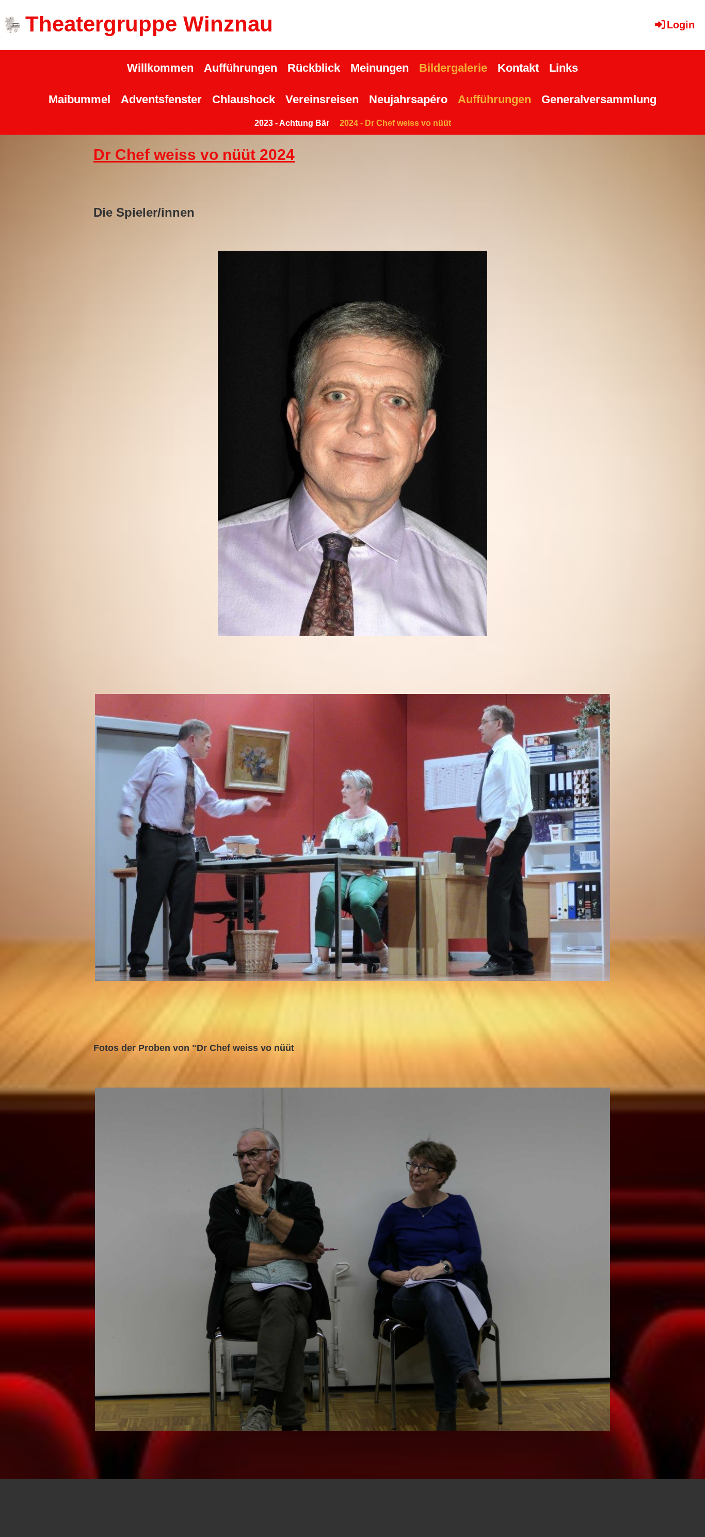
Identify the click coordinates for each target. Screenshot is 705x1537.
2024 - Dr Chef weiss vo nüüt (395, 123)
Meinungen (379, 67)
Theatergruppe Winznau (149, 24)
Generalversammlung (598, 99)
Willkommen (160, 67)
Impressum (550, 1500)
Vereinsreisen (322, 99)
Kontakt (518, 67)
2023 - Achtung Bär (291, 123)
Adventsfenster (161, 99)
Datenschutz (593, 1500)
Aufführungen (240, 67)
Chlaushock (243, 99)
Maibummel (79, 99)
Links (563, 67)
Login (681, 24)
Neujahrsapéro (408, 99)
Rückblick (313, 67)
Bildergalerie (453, 67)
